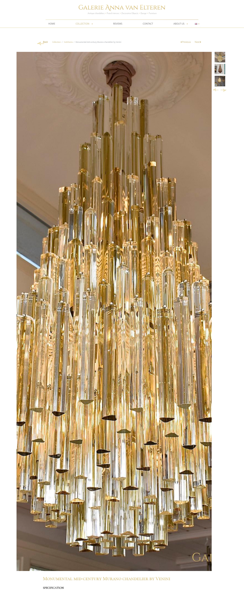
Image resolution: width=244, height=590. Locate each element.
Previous (186, 42)
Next (197, 42)
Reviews (117, 23)
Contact (148, 23)
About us (179, 23)
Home (51, 23)
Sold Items (68, 42)
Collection (83, 23)
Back (45, 42)
